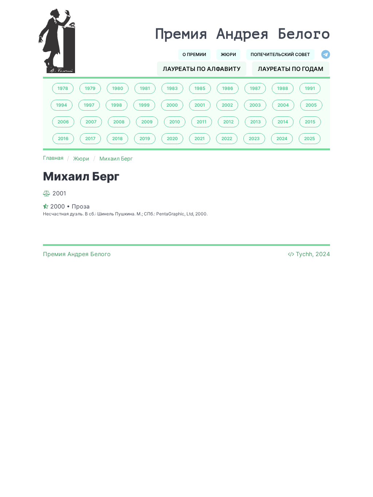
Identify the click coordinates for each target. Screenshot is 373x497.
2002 (227, 105)
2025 (309, 138)
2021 (200, 138)
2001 (200, 105)
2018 (117, 138)
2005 (311, 105)
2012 (228, 121)
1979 (90, 88)
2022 (226, 138)
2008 (119, 121)
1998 (116, 105)
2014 (283, 121)
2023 (254, 138)
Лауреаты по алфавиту (201, 68)
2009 (147, 121)
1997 (89, 105)
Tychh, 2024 (313, 254)
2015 (310, 121)
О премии (194, 54)
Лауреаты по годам (290, 68)
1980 (117, 88)
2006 (63, 121)
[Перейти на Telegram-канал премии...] (325, 54)
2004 (283, 105)
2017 (90, 138)
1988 (282, 88)
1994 (61, 105)
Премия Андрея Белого (77, 254)
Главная (53, 158)
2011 (202, 121)
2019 (145, 138)
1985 (200, 88)
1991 (310, 88)
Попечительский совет (280, 54)
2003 (255, 105)
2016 (63, 138)
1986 (227, 88)
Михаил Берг (116, 158)
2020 (172, 138)
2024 (281, 138)
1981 (145, 88)
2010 (174, 121)
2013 (255, 121)
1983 (172, 88)
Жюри (228, 54)
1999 (144, 105)
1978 (63, 88)
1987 (255, 88)
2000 (172, 105)
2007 (91, 121)
